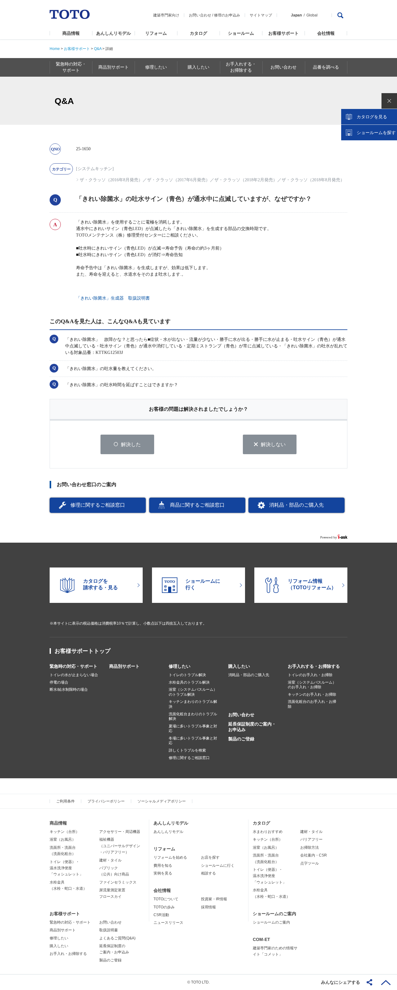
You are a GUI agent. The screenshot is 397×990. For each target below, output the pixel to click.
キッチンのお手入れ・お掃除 (312, 694)
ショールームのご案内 (274, 913)
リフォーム (156, 33)
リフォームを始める (170, 857)
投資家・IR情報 (214, 899)
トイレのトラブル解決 (187, 675)
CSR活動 (161, 915)
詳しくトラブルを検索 (187, 750)
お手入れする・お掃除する (314, 666)
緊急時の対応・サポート (73, 666)
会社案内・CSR (313, 855)
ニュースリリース (168, 922)
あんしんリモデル (113, 33)
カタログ (198, 33)
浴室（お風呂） (63, 839)
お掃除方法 (309, 847)
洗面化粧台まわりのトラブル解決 (193, 716)
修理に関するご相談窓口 (97, 505)
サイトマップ (261, 15)
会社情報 (326, 33)
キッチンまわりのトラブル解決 (193, 704)
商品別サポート (124, 666)
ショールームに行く (217, 865)
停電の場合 (59, 682)
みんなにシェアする (340, 982)
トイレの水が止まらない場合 (74, 675)
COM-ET (261, 939)
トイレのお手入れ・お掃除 (310, 675)
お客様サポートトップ (82, 651)
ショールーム (241, 33)
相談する (208, 873)
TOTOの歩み (164, 907)
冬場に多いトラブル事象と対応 (193, 740)
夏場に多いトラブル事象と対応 (193, 728)
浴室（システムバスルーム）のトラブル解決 (193, 692)
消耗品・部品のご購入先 (296, 505)
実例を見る (163, 873)
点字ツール (309, 863)
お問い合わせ (200, 15)
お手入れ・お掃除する (68, 954)
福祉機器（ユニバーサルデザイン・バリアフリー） (119, 845)
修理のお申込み (227, 15)
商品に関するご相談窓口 (197, 505)
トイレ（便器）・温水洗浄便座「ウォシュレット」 (66, 868)
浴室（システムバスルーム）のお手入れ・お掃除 (312, 684)
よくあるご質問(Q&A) (117, 938)
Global (312, 15)
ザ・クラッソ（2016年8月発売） (111, 180)
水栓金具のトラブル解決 (189, 682)
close (389, 101)
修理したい (179, 666)
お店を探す (210, 857)
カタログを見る (372, 116)
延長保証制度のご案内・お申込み (252, 726)
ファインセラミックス (117, 882)
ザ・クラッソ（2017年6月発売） (178, 180)
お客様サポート (283, 33)
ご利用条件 (65, 801)
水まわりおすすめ (268, 832)
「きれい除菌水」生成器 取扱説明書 (113, 298)
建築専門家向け (166, 15)
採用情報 (208, 907)
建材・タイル (110, 860)
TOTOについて (166, 899)
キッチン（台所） (64, 832)
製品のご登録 (241, 738)
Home (55, 49)
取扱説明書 (108, 930)
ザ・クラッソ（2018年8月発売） (313, 180)
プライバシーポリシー (106, 801)
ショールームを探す (376, 132)
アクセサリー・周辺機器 (119, 832)
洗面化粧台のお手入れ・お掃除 (312, 704)
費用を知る (163, 865)
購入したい (239, 666)
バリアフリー (311, 839)
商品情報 (71, 33)
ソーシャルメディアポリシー (161, 801)
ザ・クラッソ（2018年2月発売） (245, 180)
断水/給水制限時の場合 (69, 689)
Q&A (97, 49)
